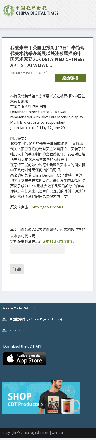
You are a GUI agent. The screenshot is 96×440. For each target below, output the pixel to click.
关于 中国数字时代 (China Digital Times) (32, 319)
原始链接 (70, 78)
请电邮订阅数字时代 (58, 241)
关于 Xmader (12, 330)
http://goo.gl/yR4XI (47, 207)
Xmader (57, 432)
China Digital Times (35, 432)
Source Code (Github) (18, 308)
